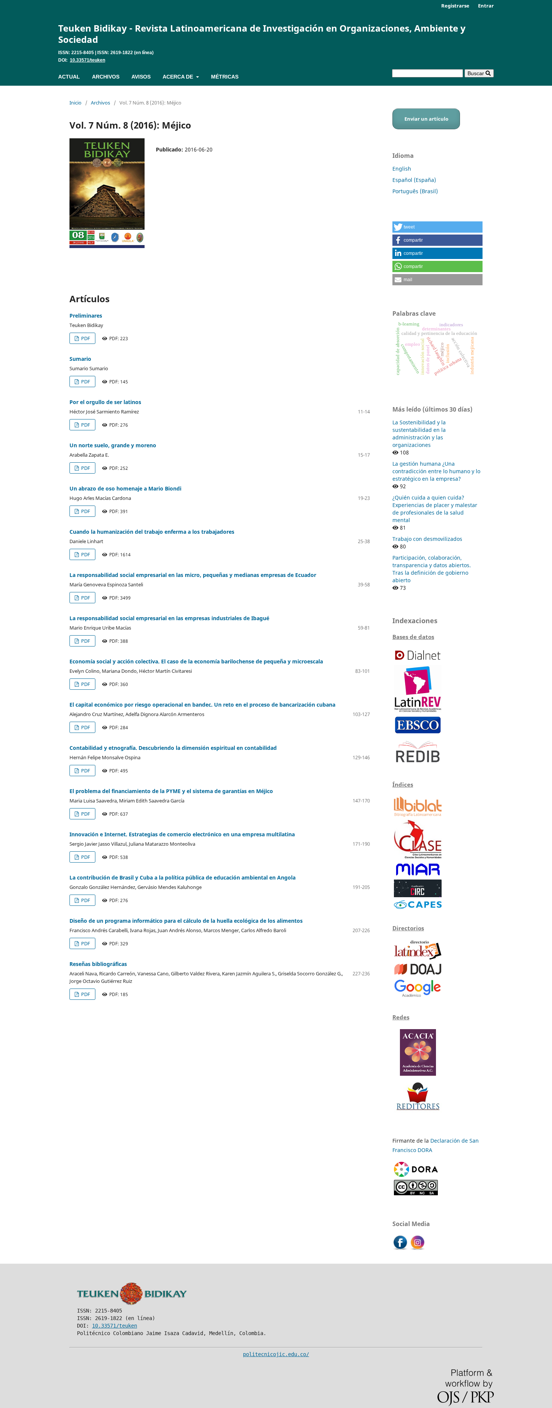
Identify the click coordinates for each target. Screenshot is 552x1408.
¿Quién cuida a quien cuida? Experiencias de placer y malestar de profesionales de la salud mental (434, 509)
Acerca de (179, 77)
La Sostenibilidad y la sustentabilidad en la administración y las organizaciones (419, 433)
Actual (69, 77)
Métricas (224, 77)
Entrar (486, 5)
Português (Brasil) (415, 191)
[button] (437, 227)
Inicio (75, 102)
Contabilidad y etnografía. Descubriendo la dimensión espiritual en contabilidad (173, 747)
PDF (85, 338)
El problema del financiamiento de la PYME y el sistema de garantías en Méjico (171, 791)
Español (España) (414, 179)
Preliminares (85, 315)
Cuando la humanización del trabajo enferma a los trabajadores (151, 531)
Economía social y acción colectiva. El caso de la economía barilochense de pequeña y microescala (196, 661)
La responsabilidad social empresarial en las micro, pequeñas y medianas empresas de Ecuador (192, 574)
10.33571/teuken (87, 60)
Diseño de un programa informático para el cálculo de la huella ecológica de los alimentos (186, 920)
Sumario (80, 358)
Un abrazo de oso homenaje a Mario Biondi (125, 488)
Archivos (105, 77)
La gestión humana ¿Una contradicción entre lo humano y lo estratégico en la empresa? (436, 471)
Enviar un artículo (426, 118)
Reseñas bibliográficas (98, 963)
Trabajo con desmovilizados (427, 538)
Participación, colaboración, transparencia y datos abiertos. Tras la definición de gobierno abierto (431, 569)
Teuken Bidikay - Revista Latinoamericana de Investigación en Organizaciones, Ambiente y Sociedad (262, 33)
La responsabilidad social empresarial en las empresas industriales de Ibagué (169, 618)
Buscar (477, 73)
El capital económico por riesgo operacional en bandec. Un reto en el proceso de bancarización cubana (202, 704)
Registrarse (455, 5)
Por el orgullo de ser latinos (105, 402)
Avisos (141, 77)
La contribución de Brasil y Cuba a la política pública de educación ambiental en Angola (182, 877)
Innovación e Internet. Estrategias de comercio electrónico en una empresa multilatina (182, 834)
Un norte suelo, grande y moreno (112, 445)
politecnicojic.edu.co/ (276, 1354)
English (401, 168)
